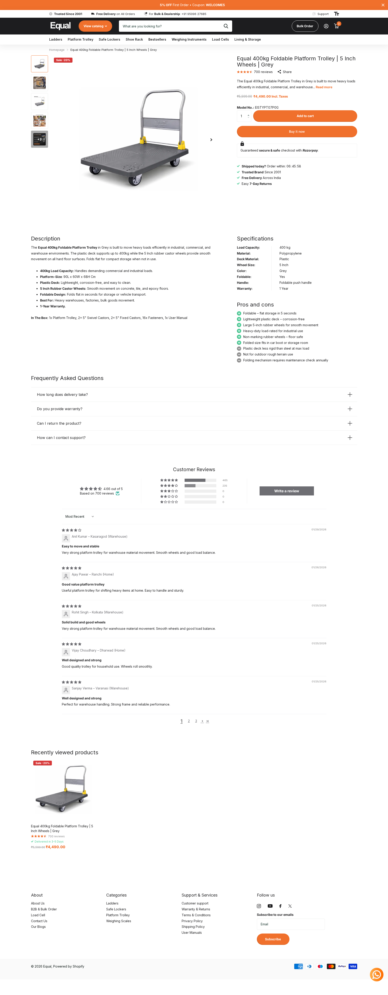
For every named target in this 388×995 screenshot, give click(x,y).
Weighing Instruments (189, 39)
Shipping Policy (193, 927)
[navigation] (39, 63)
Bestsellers (157, 39)
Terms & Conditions (196, 915)
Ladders (55, 39)
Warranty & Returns (196, 909)
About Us (38, 903)
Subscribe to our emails (275, 915)
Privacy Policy (192, 921)
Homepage (57, 49)
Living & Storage (247, 39)
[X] (290, 906)
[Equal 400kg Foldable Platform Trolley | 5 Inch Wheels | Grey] (62, 789)
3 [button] (196, 721)
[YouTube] (270, 906)
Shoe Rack (134, 39)
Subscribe (273, 939)
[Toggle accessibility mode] (336, 14)
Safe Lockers (109, 39)
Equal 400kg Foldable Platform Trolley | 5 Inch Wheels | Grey (62, 828)
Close (383, 5)
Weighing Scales (118, 921)
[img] (71, 530)
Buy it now (297, 131)
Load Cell (38, 915)
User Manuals (192, 932)
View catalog (94, 26)
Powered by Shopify (68, 966)
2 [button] (189, 721)
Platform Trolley (80, 39)
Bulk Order (305, 26)
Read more (324, 87)
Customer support (195, 903)
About (37, 895)
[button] (250, 112)
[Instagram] (259, 906)
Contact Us (39, 921)
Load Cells (220, 39)
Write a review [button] (286, 491)
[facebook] (280, 906)
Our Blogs (38, 927)
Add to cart (305, 116)
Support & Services (199, 895)
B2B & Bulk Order (44, 909)
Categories (116, 895)
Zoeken (226, 26)
